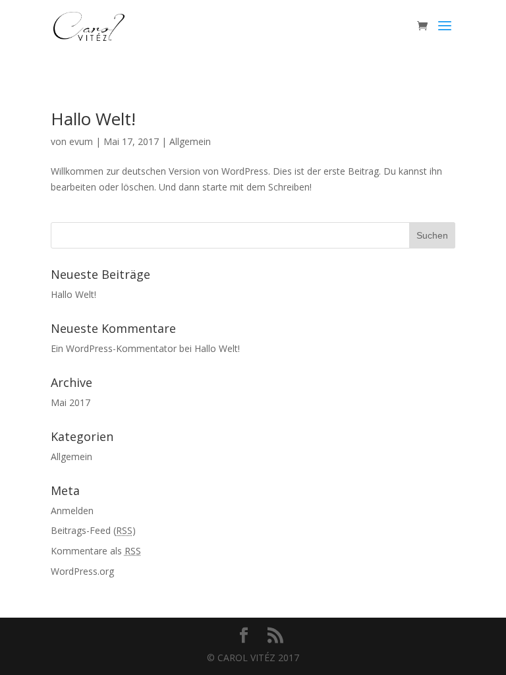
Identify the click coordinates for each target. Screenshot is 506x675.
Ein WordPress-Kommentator (114, 348)
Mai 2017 (70, 402)
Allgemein (190, 141)
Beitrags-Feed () (93, 530)
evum (81, 141)
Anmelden (72, 510)
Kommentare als (96, 550)
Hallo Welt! (93, 119)
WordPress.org (82, 571)
